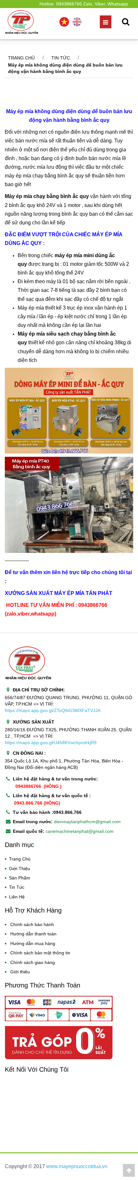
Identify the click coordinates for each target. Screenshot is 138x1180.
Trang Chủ (19, 858)
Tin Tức (16, 887)
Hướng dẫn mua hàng (32, 943)
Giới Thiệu (19, 868)
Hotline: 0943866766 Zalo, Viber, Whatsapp (83, 3)
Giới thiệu (20, 971)
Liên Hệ (17, 896)
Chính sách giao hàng (32, 962)
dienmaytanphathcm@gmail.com (87, 821)
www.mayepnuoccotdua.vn (77, 1166)
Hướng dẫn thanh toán (33, 933)
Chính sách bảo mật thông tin (40, 952)
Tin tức (60, 57)
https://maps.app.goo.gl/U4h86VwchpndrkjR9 (51, 742)
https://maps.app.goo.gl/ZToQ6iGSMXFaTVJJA (52, 710)
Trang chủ (21, 57)
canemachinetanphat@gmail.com (80, 831)
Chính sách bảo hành (32, 924)
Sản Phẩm (19, 877)
